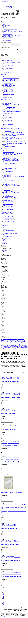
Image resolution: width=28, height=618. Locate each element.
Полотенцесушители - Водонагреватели (12, 35)
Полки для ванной (9, 171)
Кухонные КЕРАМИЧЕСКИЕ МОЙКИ (14, 132)
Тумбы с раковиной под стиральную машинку (14, 176)
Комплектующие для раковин (11, 233)
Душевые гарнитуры (8, 83)
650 (3, 322)
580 (3, 317)
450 (3, 309)
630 (3, 320)
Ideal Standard (5, 275)
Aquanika (4, 263)
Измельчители (8, 131)
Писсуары (5, 121)
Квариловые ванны (7, 66)
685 (3, 324)
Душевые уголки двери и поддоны (11, 104)
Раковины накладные (10, 146)
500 (3, 311)
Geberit (3, 273)
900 (3, 332)
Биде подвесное (8, 117)
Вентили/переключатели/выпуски (11, 78)
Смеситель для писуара (10, 95)
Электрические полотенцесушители (11, 185)
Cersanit (4, 267)
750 (3, 326)
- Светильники (13, 344)
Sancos (3, 282)
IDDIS (3, 274)
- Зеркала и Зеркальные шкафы (11, 342)
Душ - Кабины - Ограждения (10, 29)
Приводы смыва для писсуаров (10, 161)
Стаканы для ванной (8, 206)
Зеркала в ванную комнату (9, 197)
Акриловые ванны (7, 60)
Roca (3, 281)
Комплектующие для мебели (11, 231)
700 (3, 325)
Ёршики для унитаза (8, 196)
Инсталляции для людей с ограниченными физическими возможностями (13, 154)
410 (3, 307)
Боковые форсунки (7, 76)
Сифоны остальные (9, 223)
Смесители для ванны (8, 90)
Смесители (5, 27)
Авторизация (9, 6)
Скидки (5, 238)
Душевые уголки (10, 108)
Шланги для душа (7, 97)
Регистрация (9, 7)
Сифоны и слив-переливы (9, 38)
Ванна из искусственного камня (12, 62)
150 (3, 294)
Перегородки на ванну (8, 69)
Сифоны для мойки (9, 218)
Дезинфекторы (6, 190)
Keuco (3, 278)
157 (3, 295)
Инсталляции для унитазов (9, 158)
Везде (4, 24)
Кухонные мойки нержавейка (10, 135)
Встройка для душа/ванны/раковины (11, 80)
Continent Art (5, 271)
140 (3, 293)
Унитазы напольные (8, 124)
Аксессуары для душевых (11, 102)
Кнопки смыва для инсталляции (10, 159)
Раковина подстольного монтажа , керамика (15, 141)
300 (3, 303)
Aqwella (4, 266)
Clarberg (4, 269)
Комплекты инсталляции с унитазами (12, 160)
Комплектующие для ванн (9, 230)
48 (2, 290)
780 (3, 329)
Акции (4, 239)
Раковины (5, 144)
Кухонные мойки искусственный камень (14, 134)
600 (3, 318)
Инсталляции (6, 32)
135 (3, 291)
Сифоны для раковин (10, 221)
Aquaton (4, 264)
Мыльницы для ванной (8, 201)
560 (3, 314)
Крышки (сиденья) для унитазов (10, 118)
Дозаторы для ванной (8, 195)
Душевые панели (7, 84)
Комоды (5, 169)
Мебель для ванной (7, 34)
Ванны (4, 26)
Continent (4, 270)
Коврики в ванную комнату (11, 199)
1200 (3, 337)
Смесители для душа (8, 91)
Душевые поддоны (10, 107)
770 (3, 328)
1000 (3, 336)
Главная (5, 250)
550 (3, 313)
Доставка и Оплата (7, 240)
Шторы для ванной (9, 209)
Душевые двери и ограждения (13, 105)
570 (3, 316)
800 (3, 331)
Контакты (5, 1)
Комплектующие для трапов (11, 110)
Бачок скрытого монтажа (9, 150)
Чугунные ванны (7, 72)
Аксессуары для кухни (8, 37)
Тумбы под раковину (8, 174)
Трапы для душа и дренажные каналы (12, 111)
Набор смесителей (7, 86)
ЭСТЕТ (4, 284)
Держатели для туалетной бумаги (11, 192)
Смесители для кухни (8, 92)
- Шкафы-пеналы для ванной (20, 346)
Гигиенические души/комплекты (10, 81)
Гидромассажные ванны (10, 63)
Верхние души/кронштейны (9, 79)
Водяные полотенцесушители (10, 184)
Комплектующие (7, 40)
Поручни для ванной (8, 204)
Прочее (5, 205)
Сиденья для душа (7, 236)
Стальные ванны (7, 71)
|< (3, 589)
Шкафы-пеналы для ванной (9, 177)
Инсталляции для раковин (9, 157)
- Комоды (22, 342)
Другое (5, 227)
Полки (4, 202)
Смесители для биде (8, 89)
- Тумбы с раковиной (10, 345)
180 (3, 299)
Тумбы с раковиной (7, 175)
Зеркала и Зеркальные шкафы (10, 168)
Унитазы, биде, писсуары (9, 30)
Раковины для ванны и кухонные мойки (12, 31)
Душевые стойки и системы (9, 85)
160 (3, 297)
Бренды (5, 243)
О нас (2, 1)
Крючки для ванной (8, 200)
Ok (5, 616)
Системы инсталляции (10, 163)
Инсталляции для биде (8, 152)
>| (3, 604)
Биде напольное (7, 115)
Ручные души (6, 87)
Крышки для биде (9, 120)
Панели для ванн (9, 68)
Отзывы (5, 242)
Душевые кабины (7, 103)
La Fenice (4, 279)
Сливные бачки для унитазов (10, 123)
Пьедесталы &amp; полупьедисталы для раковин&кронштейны (12, 139)
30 (2, 289)
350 (3, 305)
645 (3, 321)
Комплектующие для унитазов (10, 234)
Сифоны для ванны (9, 216)
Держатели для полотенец (9, 191)
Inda (3, 277)
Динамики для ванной (8, 193)
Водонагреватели (9, 183)
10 (3, 601)
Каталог (4, 55)
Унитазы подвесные (9, 125)
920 (3, 335)
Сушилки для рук (7, 207)
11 (3, 602)
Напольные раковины (10, 137)
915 (3, 333)
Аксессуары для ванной (8, 36)
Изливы (5, 229)
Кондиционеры (6, 25)
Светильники (8, 172)
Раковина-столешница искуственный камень (15, 143)
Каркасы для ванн (9, 65)
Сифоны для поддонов (10, 219)
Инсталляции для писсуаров (9, 155)
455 (3, 310)
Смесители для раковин (8, 94)
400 (3, 306)
